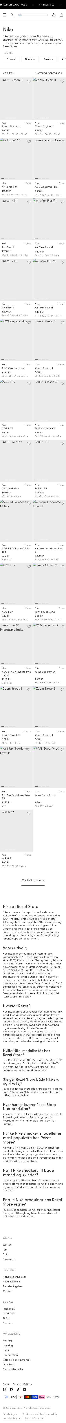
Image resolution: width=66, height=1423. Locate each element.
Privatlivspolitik (11, 1281)
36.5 (4, 134)
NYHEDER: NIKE (46, 4)
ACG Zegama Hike (46, 186)
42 (39, 195)
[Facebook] (11, 1389)
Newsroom (9, 1259)
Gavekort (8, 1364)
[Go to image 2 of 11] (6, 663)
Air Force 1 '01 (10, 186)
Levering (8, 1345)
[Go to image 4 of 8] (13, 178)
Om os (7, 1244)
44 (52, 195)
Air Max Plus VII (44, 247)
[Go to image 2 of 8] (6, 178)
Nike (4, 122)
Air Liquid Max (10, 488)
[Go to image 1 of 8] (2, 178)
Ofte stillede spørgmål (16, 1359)
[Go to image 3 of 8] (10, 178)
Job (5, 1249)
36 (3, 194)
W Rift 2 (6, 858)
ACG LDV (7, 428)
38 (13, 134)
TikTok (6, 1318)
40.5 (25, 255)
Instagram (9, 1313)
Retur (6, 1350)
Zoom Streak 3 (44, 368)
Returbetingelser (13, 1286)
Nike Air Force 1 (25, 957)
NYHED (6, 80)
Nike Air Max (10, 966)
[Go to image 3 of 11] (10, 663)
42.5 (44, 195)
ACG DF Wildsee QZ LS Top (16, 550)
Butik (6, 1254)
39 (22, 134)
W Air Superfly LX (45, 671)
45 (21, 496)
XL (11, 559)
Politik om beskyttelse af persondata (40, 1414)
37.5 (9, 134)
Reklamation (10, 1355)
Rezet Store (17, 1407)
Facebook (8, 1308)
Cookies (7, 1291)
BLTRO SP (41, 488)
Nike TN (43, 976)
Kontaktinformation (34, 1418)
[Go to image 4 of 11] (13, 663)
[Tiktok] (18, 1389)
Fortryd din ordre (13, 1369)
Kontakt (7, 1340)
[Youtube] (24, 1389)
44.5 (56, 195)
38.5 (18, 134)
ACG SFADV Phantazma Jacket (16, 673)
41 (36, 195)
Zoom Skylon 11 (11, 126)
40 (26, 134)
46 (24, 436)
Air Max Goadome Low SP (49, 550)
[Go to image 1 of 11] (2, 663)
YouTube (8, 1323)
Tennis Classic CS (45, 428)
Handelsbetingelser (14, 1276)
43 (48, 195)
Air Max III (8, 247)
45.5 (53, 559)
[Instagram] (5, 1389)
